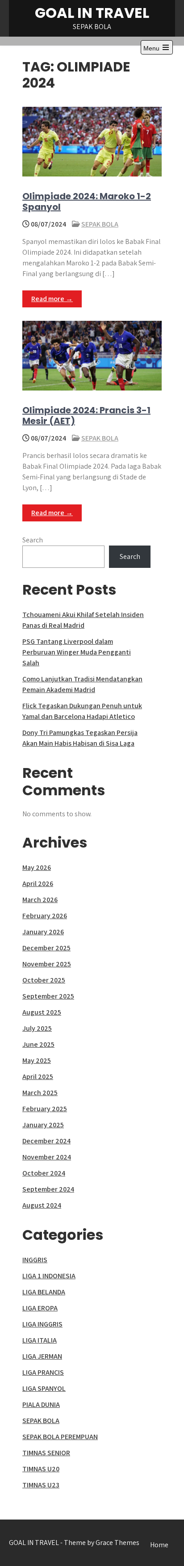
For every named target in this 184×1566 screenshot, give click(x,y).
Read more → (52, 298)
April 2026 (37, 883)
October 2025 (43, 980)
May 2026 (36, 867)
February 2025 (44, 1108)
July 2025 (37, 1028)
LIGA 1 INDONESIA (48, 1276)
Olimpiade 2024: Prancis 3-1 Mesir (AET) (86, 415)
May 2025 (36, 1060)
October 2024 (43, 1173)
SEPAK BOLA (99, 224)
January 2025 (43, 1124)
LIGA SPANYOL (44, 1388)
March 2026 (40, 899)
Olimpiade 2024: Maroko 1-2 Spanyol (86, 201)
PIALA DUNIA (41, 1404)
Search (32, 540)
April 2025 (37, 1076)
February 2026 (44, 915)
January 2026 (43, 931)
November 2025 (46, 964)
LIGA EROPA (40, 1308)
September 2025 (48, 996)
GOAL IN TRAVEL (92, 13)
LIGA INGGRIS (42, 1324)
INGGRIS (34, 1259)
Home (159, 1544)
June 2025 (38, 1044)
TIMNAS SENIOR (46, 1452)
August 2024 (41, 1205)
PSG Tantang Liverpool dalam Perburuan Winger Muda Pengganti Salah (76, 652)
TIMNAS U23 (40, 1485)
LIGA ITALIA (39, 1340)
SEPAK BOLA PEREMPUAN (60, 1436)
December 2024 (46, 1141)
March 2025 (40, 1092)
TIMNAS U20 (40, 1469)
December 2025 (46, 948)
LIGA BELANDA (43, 1292)
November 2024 (46, 1157)
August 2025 (41, 1012)
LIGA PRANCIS (43, 1372)
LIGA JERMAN (42, 1356)
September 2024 (48, 1189)
